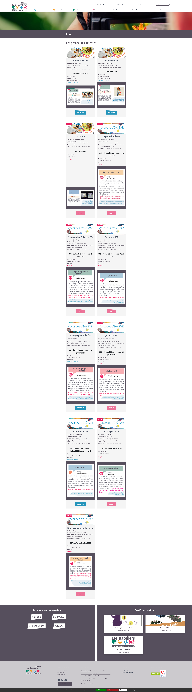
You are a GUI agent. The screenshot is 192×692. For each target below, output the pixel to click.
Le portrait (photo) (111, 136)
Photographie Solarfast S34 (80, 237)
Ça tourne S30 (111, 335)
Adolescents (59, 10)
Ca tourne (80, 136)
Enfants (39, 10)
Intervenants (120, 4)
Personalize (123, 690)
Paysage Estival (111, 431)
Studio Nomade (80, 60)
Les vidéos (135, 10)
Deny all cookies (113, 690)
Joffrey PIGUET (110, 139)
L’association (99, 4)
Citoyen (96, 10)
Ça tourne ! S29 (80, 431)
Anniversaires (36, 626)
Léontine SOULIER (79, 139)
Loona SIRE (109, 434)
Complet (80, 213)
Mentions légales (126, 671)
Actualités (116, 10)
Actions (36, 617)
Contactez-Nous (65, 684)
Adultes (77, 10)
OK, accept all (101, 690)
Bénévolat (59, 617)
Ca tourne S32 (111, 237)
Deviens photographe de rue (80, 528)
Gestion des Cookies (127, 673)
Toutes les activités (157, 10)
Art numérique (111, 60)
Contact (140, 4)
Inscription (80, 113)
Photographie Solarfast (80, 335)
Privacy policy (131, 690)
